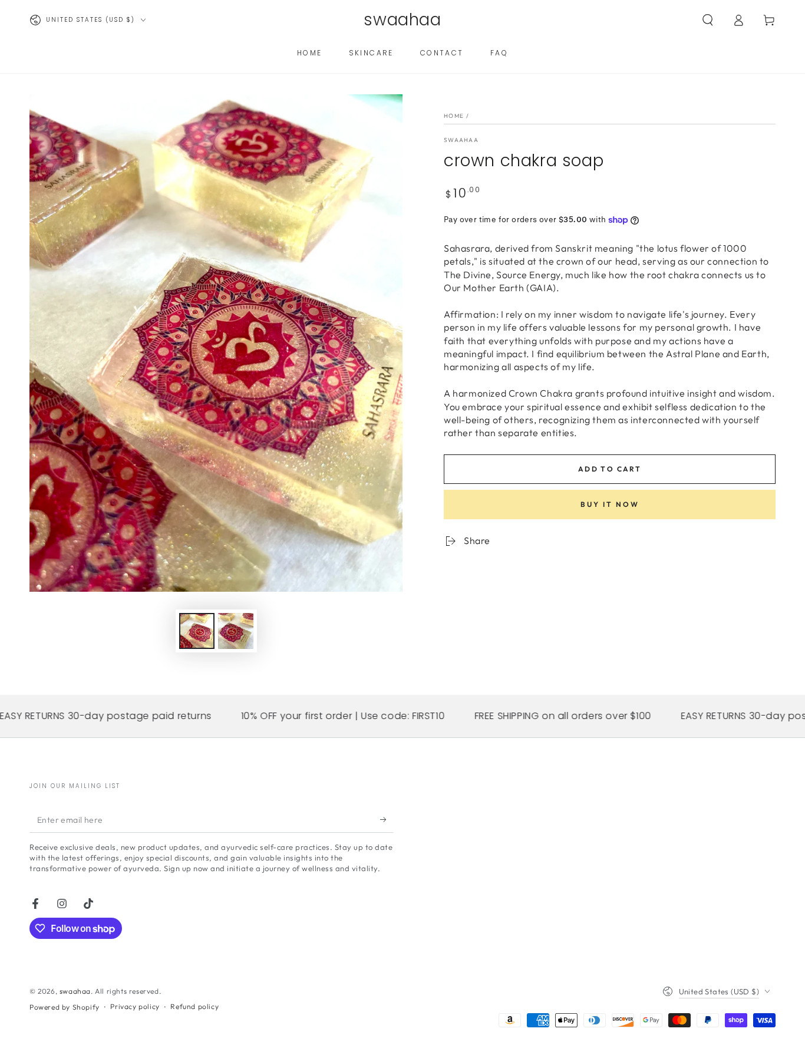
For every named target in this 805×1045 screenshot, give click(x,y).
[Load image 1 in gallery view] (197, 631)
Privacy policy (134, 1006)
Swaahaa (461, 140)
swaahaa (75, 991)
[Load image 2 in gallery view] (235, 631)
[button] (707, 20)
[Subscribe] (387, 819)
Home (454, 116)
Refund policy (194, 1006)
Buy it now (609, 504)
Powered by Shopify (64, 1007)
